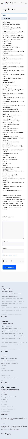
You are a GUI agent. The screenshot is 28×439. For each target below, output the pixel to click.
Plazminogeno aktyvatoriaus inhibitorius (11, 397)
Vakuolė (3, 368)
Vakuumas (3, 373)
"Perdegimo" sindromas (7, 289)
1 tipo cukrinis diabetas (7, 291)
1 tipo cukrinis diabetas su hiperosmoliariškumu (13, 301)
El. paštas (5, 248)
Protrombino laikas (5, 411)
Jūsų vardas (5, 241)
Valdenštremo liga (5, 375)
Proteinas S (4, 404)
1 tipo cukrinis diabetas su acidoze (9, 296)
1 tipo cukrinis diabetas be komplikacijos (11, 293)
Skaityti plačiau (5, 317)
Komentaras (5, 220)
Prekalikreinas (4, 399)
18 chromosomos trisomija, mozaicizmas (11, 314)
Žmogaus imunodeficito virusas (9, 358)
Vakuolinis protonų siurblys (7, 370)
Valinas (2, 380)
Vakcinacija (3, 365)
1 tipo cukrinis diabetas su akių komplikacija (12, 298)
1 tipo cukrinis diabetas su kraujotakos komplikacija (14, 307)
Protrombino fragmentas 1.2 (8, 409)
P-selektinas (4, 392)
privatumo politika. (13, 255)
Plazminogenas (4, 394)
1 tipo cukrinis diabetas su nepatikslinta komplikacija (11, 311)
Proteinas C (4, 401)
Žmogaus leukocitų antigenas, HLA (9, 363)
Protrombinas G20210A (7, 406)
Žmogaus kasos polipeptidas (8, 360)
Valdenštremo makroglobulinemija (9, 378)
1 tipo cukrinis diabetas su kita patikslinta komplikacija (11, 304)
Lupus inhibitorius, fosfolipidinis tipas (10, 389)
